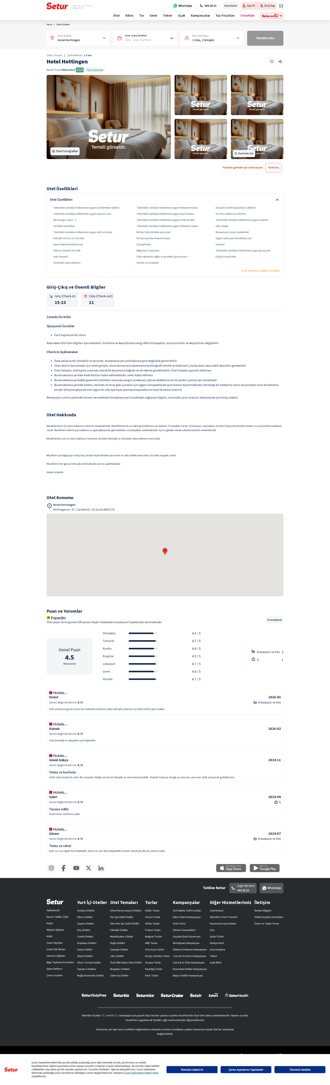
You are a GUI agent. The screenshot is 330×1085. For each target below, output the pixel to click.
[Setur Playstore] (266, 871)
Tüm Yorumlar (95, 70)
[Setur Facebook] (65, 872)
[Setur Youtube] (77, 872)
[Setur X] (90, 872)
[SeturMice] (145, 995)
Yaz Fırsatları (225, 15)
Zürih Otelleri (63, 24)
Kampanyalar (200, 15)
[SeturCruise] (172, 995)
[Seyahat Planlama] (280, 6)
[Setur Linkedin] (102, 872)
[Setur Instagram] (53, 872)
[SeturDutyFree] (94, 995)
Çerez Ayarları (55, 975)
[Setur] (57, 5)
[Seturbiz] (121, 995)
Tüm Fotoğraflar (67, 151)
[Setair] (196, 995)
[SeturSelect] (213, 995)
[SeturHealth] (236, 995)
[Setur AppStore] (233, 871)
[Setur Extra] (271, 16)
